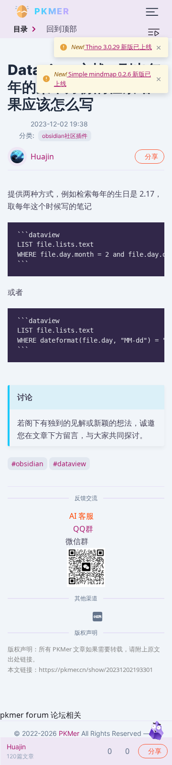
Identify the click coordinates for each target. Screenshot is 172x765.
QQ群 (83, 529)
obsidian (27, 463)
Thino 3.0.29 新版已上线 (118, 46)
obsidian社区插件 (64, 135)
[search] (92, 11)
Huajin (42, 156)
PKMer (69, 733)
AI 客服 (82, 516)
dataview (69, 463)
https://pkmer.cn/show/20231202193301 (96, 669)
